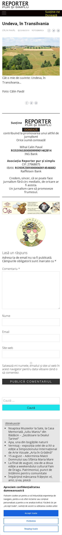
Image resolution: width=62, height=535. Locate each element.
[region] (31, 508)
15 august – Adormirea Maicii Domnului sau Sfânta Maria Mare (30, 457)
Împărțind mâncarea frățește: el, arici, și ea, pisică (30, 478)
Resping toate (31, 528)
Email (5, 332)
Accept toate (31, 513)
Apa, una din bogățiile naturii (28, 442)
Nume (6, 316)
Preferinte (31, 521)
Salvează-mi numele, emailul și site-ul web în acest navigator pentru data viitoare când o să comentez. (31, 369)
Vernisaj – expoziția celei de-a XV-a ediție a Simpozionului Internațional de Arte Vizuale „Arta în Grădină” (32, 449)
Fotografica (38, 30)
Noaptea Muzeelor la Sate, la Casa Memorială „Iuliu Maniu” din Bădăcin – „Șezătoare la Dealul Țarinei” (31, 433)
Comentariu (11, 269)
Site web (7, 348)
